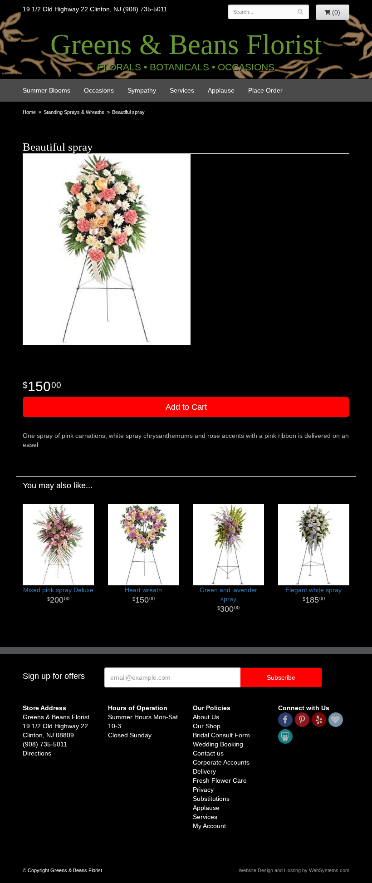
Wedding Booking (218, 744)
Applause (221, 90)
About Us (206, 717)
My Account (209, 825)
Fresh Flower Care (220, 780)
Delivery (204, 771)
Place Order (265, 90)
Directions (37, 753)
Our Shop (206, 726)
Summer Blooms (46, 90)
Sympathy (141, 90)
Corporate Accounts (221, 762)
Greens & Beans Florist (186, 44)
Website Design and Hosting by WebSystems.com (294, 870)
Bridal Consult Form (221, 735)
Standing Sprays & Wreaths (74, 112)
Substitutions (211, 798)
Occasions (99, 90)
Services (182, 90)
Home (29, 112)
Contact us (208, 753)
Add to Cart (186, 407)
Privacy (203, 789)
